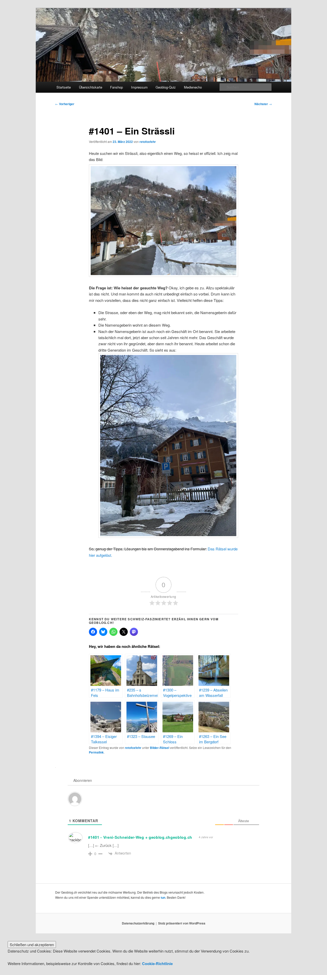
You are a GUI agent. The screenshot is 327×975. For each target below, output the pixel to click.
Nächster (263, 104)
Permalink (96, 752)
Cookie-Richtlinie (157, 963)
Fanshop (116, 87)
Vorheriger (64, 104)
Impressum (139, 87)
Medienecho (193, 87)
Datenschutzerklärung (138, 923)
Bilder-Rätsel (159, 747)
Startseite (63, 87)
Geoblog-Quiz (166, 87)
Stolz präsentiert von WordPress (181, 923)
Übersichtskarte (90, 87)
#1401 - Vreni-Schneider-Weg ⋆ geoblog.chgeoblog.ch (140, 837)
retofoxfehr (147, 141)
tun (163, 897)
